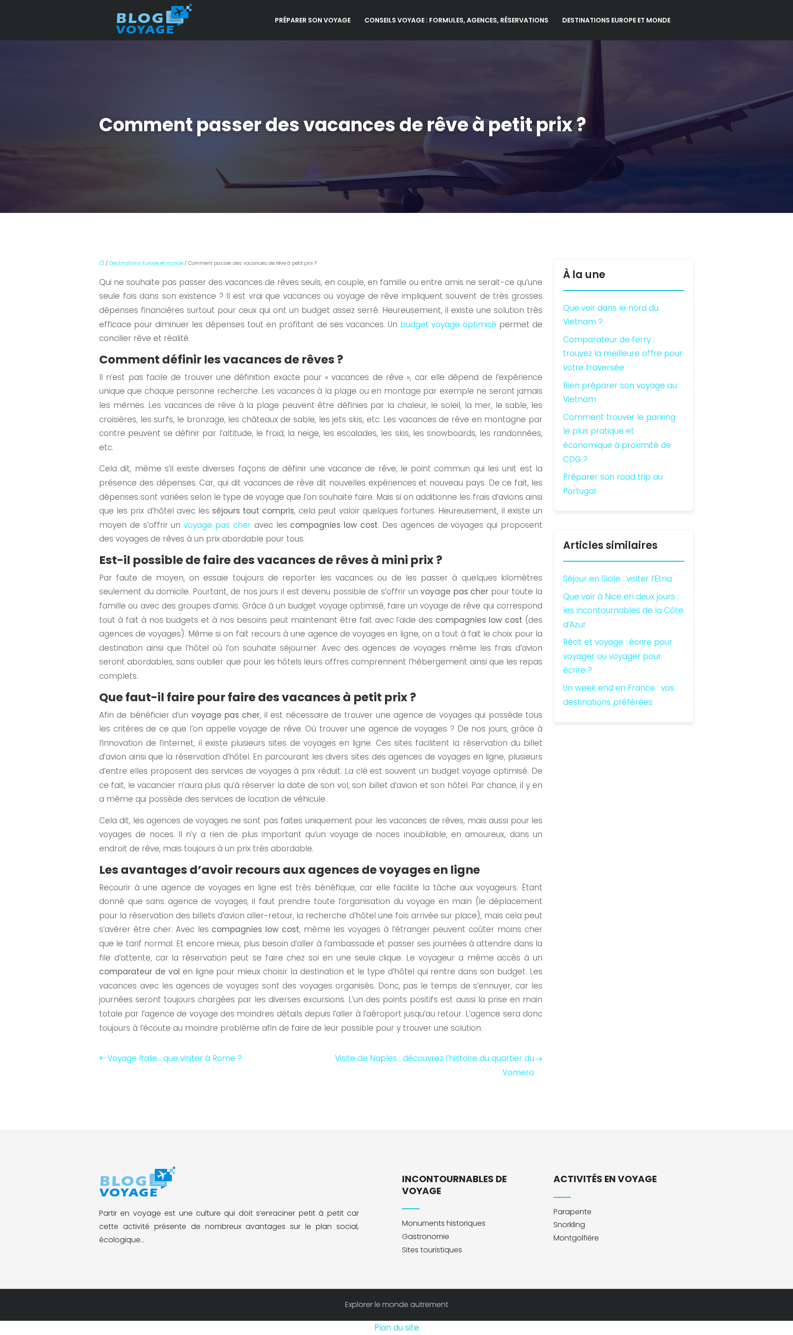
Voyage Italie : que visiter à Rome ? (174, 1058)
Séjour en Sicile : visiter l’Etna (617, 578)
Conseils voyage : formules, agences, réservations (456, 20)
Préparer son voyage (313, 20)
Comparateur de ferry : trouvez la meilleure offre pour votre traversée (622, 353)
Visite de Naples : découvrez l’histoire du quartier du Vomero (434, 1065)
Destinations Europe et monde (616, 20)
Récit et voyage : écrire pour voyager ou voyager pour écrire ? (617, 656)
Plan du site (396, 1327)
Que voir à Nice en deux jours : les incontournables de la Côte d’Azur (623, 610)
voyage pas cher (217, 525)
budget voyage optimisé (448, 324)
